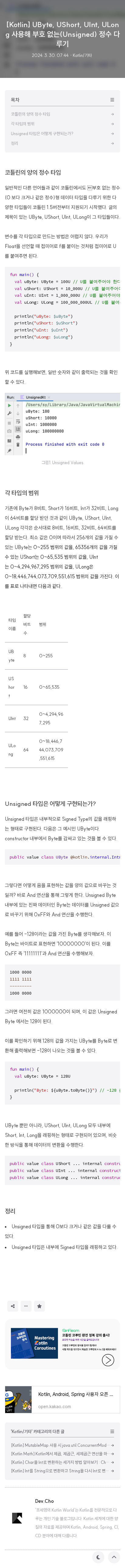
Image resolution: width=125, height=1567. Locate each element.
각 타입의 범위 (22, 493)
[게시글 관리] (26, 1306)
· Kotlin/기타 (81, 55)
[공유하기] (12, 1306)
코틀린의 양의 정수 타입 (33, 172)
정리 (10, 1211)
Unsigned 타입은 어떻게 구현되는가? (50, 803)
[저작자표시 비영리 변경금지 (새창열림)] (53, 1305)
